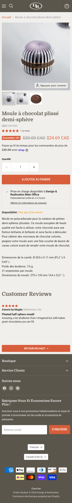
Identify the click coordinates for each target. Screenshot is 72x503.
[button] (8, 98)
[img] (10, 305)
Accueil (6, 17)
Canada (34, 457)
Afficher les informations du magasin (28, 203)
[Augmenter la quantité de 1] (34, 167)
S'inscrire (59, 429)
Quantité (6, 159)
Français (34, 447)
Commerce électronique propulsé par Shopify (36, 496)
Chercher (36, 488)
